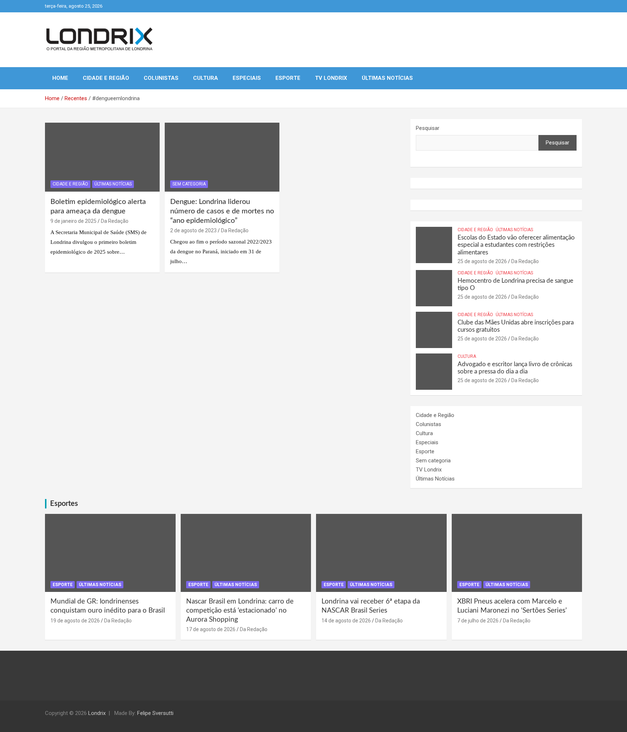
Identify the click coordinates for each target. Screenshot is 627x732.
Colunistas (161, 78)
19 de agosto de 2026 (75, 620)
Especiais (247, 78)
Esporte (287, 78)
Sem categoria (189, 184)
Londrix (97, 713)
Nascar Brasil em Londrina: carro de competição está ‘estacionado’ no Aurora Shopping (240, 610)
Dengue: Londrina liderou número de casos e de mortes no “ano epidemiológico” (222, 211)
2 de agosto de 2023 (193, 230)
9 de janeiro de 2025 (73, 221)
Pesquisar (427, 128)
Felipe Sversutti (155, 713)
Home (60, 78)
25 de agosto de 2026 (482, 261)
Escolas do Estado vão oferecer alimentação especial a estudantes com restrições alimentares (516, 244)
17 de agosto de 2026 (210, 629)
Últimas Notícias (387, 78)
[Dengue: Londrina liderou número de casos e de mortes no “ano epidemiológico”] (222, 157)
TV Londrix (331, 78)
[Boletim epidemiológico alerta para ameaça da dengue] (102, 157)
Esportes (64, 503)
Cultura (205, 78)
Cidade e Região (106, 78)
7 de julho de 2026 (478, 620)
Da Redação (114, 221)
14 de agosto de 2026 (346, 620)
